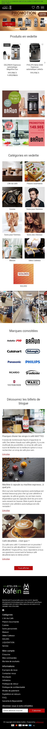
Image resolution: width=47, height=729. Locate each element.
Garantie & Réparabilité (12, 701)
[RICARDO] (14, 372)
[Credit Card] (12, 725)
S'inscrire (6, 654)
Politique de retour (10, 683)
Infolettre (6, 680)
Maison (12, 260)
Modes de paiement (10, 690)
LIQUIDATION (8, 642)
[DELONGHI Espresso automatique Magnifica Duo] (12, 52)
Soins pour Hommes (34, 209)
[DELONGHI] (32, 351)
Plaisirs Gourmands (34, 183)
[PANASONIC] (14, 362)
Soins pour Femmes (12, 235)
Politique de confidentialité (13, 687)
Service (5, 646)
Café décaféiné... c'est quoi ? (15, 541)
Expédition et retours (11, 694)
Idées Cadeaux (35, 260)
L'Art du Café (12, 183)
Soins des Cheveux (34, 235)
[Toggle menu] (42, 7)
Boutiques (6, 677)
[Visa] (20, 725)
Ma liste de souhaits (10, 661)
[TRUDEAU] (32, 372)
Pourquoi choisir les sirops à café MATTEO (23, 436)
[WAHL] (32, 383)
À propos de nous (9, 670)
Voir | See (8, 24)
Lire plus (6, 454)
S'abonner (36, 710)
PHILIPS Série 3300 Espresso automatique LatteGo (34, 67)
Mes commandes (9, 658)
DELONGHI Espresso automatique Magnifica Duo (12, 67)
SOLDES (23, 286)
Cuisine (12, 209)
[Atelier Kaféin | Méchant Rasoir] (7, 7)
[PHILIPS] (32, 362)
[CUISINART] (14, 351)
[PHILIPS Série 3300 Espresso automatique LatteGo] (35, 52)
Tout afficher (23, 568)
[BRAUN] (32, 341)
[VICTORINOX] (14, 383)
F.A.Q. (4, 697)
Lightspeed (39, 722)
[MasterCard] (16, 725)
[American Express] (30, 725)
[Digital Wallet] (25, 725)
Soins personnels (9, 628)
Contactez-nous (9, 673)
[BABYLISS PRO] (14, 341)
